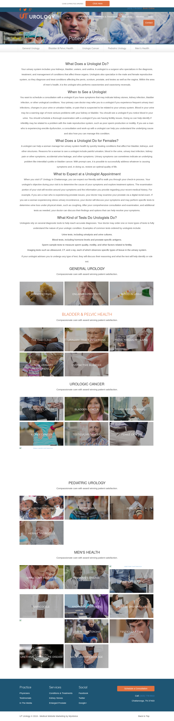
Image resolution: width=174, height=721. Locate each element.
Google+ (83, 703)
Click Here (98, 3)
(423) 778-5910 (134, 8)
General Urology (31, 48)
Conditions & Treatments (106, 16)
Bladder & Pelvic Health (61, 48)
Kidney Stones (56, 698)
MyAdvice (73, 716)
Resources (127, 16)
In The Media (26, 703)
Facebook (83, 693)
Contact (149, 23)
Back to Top (144, 716)
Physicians (25, 693)
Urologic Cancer (90, 48)
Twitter (82, 698)
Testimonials (25, 698)
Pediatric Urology (117, 48)
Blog (150, 16)
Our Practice (84, 16)
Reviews (140, 16)
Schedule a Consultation (135, 688)
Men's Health (142, 48)
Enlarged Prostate (57, 703)
